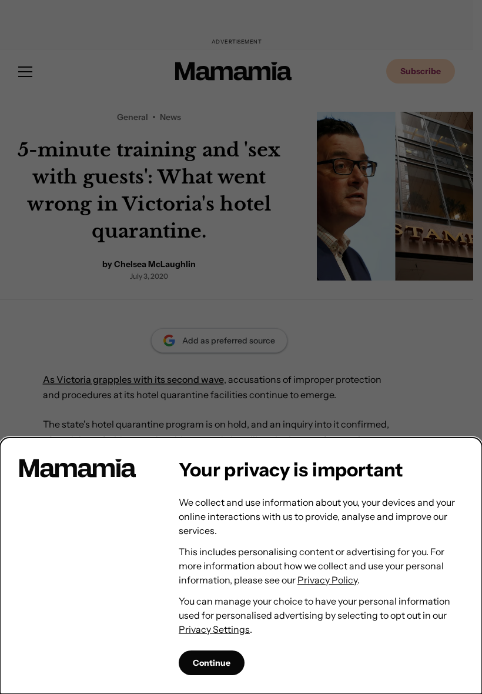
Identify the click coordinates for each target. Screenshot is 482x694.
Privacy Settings (214, 629)
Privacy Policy (327, 580)
